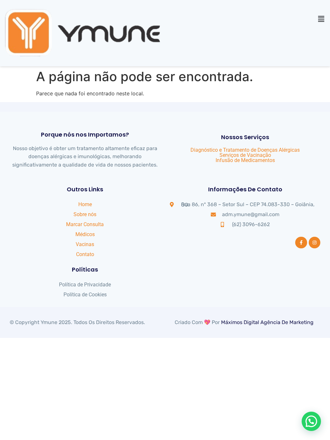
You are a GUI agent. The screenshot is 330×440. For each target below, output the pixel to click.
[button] (321, 19)
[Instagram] (314, 242)
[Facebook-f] (301, 242)
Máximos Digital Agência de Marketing (267, 322)
